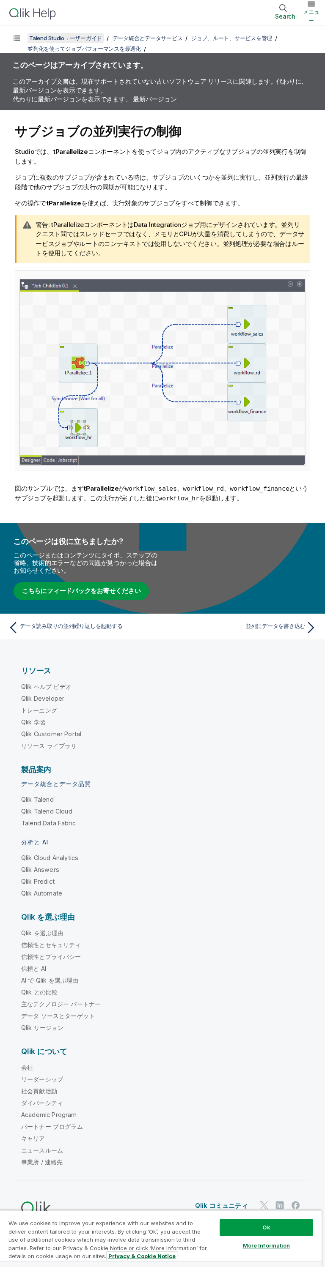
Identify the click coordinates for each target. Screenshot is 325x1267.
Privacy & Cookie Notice (142, 1256)
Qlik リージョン (42, 1027)
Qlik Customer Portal (51, 733)
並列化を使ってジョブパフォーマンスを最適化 (84, 48)
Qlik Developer (42, 698)
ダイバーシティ (42, 1102)
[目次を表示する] (17, 38)
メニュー (311, 16)
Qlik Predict (38, 881)
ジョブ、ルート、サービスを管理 (231, 38)
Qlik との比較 (39, 992)
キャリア (33, 1138)
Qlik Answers (40, 869)
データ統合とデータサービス (148, 38)
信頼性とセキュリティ (51, 944)
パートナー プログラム (52, 1126)
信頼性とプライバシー (51, 956)
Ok (266, 1227)
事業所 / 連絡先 (42, 1162)
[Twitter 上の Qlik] (264, 1205)
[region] (161, 1238)
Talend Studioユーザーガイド (65, 38)
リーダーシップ (42, 1079)
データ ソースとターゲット (58, 1015)
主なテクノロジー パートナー (61, 1004)
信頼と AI (33, 968)
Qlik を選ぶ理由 (42, 933)
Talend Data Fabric (48, 823)
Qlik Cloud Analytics (49, 857)
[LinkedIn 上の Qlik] (279, 1205)
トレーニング (39, 710)
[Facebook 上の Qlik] (295, 1205)
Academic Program (49, 1114)
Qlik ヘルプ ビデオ (46, 686)
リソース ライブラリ (49, 745)
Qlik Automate (41, 893)
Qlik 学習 (33, 722)
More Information (266, 1245)
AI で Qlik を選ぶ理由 (49, 980)
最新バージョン (154, 99)
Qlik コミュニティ (221, 1205)
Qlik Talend (37, 799)
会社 (27, 1067)
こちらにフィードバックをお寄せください (81, 591)
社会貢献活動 (39, 1091)
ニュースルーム (42, 1150)
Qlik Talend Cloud (46, 811)
